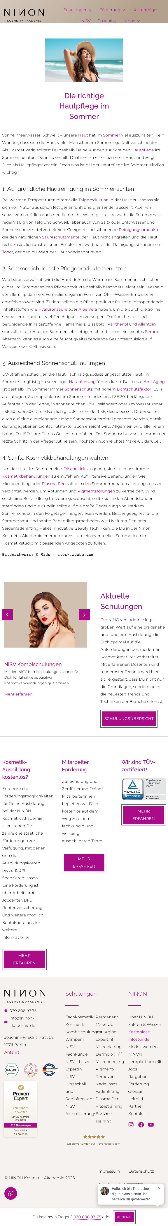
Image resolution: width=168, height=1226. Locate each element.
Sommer (111, 135)
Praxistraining (109, 1106)
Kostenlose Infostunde (139, 1036)
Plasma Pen (54, 483)
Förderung (138, 1084)
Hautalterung (82, 381)
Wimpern (74, 1039)
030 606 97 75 (87, 1217)
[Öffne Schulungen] (91, 10)
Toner (7, 252)
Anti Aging (154, 381)
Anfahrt (11, 1052)
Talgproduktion (93, 200)
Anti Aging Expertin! (106, 1036)
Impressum (108, 1171)
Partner (135, 1106)
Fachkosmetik (78, 1017)
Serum (151, 331)
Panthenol (117, 324)
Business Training (104, 1117)
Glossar (135, 1091)
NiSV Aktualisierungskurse (78, 1110)
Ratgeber (137, 1076)
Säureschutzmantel (61, 237)
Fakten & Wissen (144, 1024)
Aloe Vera (88, 309)
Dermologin (109, 1054)
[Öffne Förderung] (123, 10)
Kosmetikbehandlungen (26, 476)
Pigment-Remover (105, 1073)
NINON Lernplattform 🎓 (145, 1058)
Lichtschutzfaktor (134, 389)
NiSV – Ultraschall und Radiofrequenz (78, 1087)
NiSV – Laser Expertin (77, 1065)
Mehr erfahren (18, 699)
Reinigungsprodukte (139, 229)
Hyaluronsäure (52, 309)
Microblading (109, 1046)
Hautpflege (142, 150)
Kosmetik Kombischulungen (78, 1028)
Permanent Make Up (107, 1021)
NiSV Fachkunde (76, 1050)
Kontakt (136, 1113)
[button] (84, 614)
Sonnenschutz (79, 389)
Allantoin (147, 324)
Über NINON (140, 1017)
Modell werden (143, 1046)
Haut (83, 135)
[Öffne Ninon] (138, 21)
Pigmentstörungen (96, 491)
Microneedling (109, 1061)
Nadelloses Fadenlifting (107, 1088)
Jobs (132, 1069)
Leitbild (135, 1098)
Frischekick (74, 468)
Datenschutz (141, 1171)
